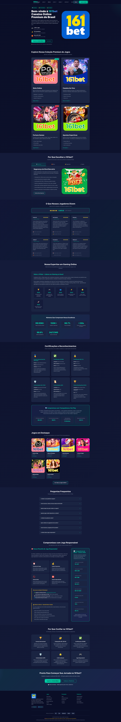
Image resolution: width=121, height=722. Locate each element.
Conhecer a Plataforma (69, 680)
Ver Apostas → (65, 147)
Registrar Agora (83, 2)
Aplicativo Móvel (79, 696)
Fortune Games (49, 699)
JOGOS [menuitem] (44, 2)
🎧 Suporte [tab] (82, 164)
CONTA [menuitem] (54, 2)
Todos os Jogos (49, 704)
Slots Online (49, 696)
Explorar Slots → (36, 100)
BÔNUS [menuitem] (49, 2)
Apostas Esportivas (50, 701)
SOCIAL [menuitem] (73, 2)
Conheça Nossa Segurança (39, 193)
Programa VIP (64, 699)
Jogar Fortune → (36, 147)
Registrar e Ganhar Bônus (38, 41)
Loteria (48, 702)
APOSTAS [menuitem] (67, 2)
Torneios (63, 701)
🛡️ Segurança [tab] (38, 164)
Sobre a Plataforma (80, 702)
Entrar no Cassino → (66, 100)
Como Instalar (79, 701)
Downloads (78, 699)
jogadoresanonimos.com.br (51, 592)
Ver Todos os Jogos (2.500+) (60, 482)
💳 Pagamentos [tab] (67, 164)
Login (62, 696)
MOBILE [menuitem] (60, 2)
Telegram (63, 702)
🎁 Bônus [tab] (53, 164)
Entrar (76, 2)
